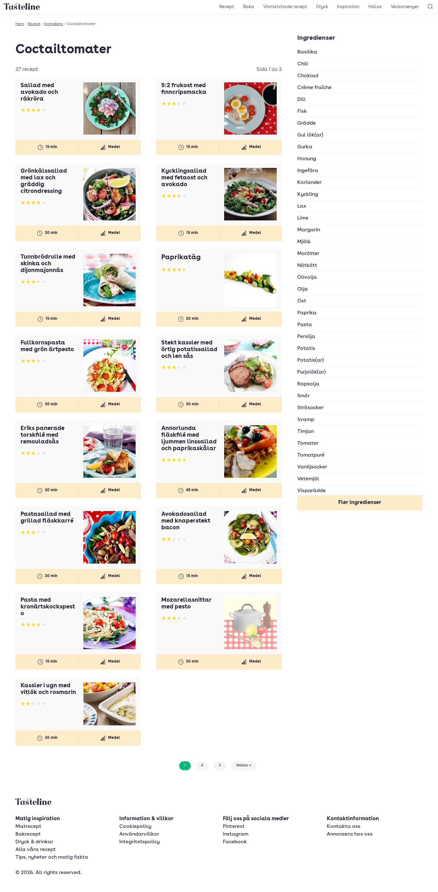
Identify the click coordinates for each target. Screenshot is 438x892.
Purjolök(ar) (311, 372)
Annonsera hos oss (350, 834)
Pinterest (234, 826)
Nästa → (243, 765)
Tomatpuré (310, 455)
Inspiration (348, 6)
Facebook (235, 842)
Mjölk (304, 241)
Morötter (308, 253)
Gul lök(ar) (310, 135)
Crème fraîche (314, 87)
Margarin (308, 230)
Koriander (309, 182)
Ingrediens (53, 24)
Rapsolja (308, 384)
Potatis (306, 348)
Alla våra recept (35, 849)
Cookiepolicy (135, 826)
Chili (302, 64)
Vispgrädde (311, 490)
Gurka (304, 147)
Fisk (302, 111)
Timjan (305, 431)
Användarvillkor (139, 834)
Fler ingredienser (359, 502)
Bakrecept (28, 834)
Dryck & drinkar (34, 842)
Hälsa (375, 6)
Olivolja (307, 277)
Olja (302, 289)
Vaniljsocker (312, 467)
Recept (226, 6)
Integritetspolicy (139, 842)
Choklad (307, 75)
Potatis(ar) (310, 360)
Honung (306, 158)
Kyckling (307, 194)
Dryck (322, 6)
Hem (19, 24)
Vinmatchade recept (285, 6)
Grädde (306, 123)
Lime (302, 218)
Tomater (307, 443)
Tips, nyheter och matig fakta (51, 857)
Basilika (307, 52)
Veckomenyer (405, 6)
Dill (301, 99)
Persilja (306, 336)
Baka (248, 6)
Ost (301, 301)
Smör (303, 396)
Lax (301, 206)
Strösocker (310, 407)
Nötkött (307, 265)
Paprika (306, 313)
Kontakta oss (343, 826)
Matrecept (28, 826)
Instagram (235, 834)
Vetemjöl (308, 479)
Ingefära (307, 170)
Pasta (304, 324)
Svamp (305, 419)
